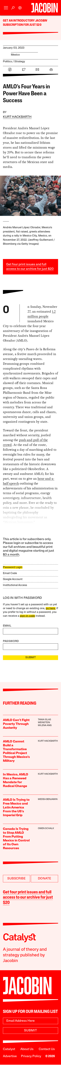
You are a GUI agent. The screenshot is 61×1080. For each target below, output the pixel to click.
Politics (7, 61)
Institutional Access (15, 585)
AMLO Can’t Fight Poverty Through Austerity (16, 724)
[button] (6, 8)
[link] (20, 8)
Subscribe (16, 878)
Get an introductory (19, 20)
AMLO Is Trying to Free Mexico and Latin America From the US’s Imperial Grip (16, 807)
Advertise (10, 1056)
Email (7, 625)
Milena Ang (45, 725)
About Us (27, 1049)
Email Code (10, 573)
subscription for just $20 (22, 25)
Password (11, 641)
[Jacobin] (44, 8)
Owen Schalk (46, 828)
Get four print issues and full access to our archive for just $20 (28, 897)
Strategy (19, 61)
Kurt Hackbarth (17, 117)
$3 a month (11, 554)
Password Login (12, 567)
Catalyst (9, 1049)
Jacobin (41, 20)
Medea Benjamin (47, 799)
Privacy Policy (31, 1056)
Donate (44, 878)
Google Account (12, 579)
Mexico (15, 54)
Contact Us (47, 1049)
